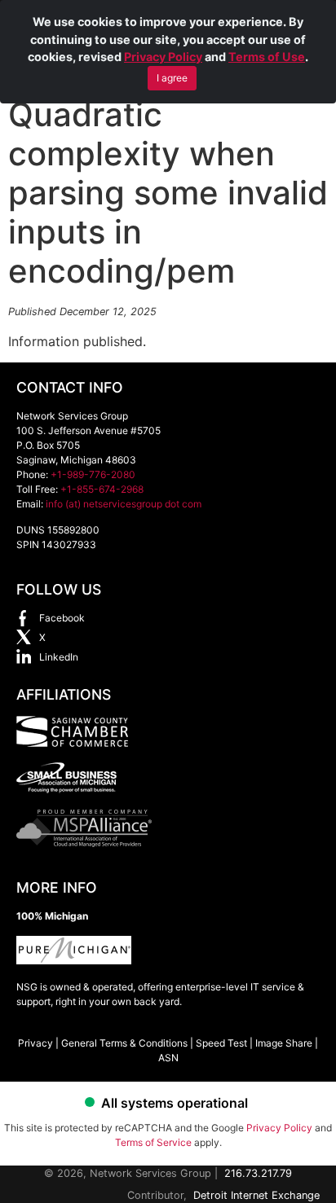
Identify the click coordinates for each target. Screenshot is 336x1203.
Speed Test (221, 1043)
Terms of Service (153, 1142)
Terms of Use (266, 57)
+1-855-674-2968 (102, 489)
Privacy (35, 1043)
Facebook (62, 618)
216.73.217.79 (258, 1173)
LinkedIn (58, 657)
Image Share (283, 1043)
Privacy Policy (163, 57)
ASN (168, 1058)
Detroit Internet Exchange (256, 1195)
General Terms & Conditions (124, 1043)
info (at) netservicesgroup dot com (123, 504)
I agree (172, 78)
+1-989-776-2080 (93, 474)
